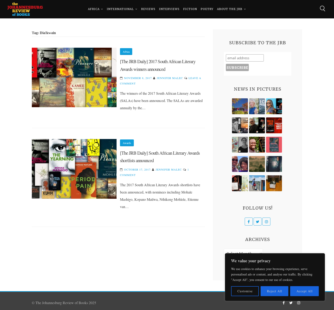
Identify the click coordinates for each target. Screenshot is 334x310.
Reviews (148, 9)
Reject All (274, 291)
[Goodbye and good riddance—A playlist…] (274, 183)
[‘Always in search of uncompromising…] (240, 125)
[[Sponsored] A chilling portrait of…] (274, 125)
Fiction (190, 9)
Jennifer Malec (170, 78)
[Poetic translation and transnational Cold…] (274, 164)
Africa (94, 9)
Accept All (305, 291)
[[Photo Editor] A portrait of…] (257, 183)
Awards (127, 143)
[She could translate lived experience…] (240, 164)
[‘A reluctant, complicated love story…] (257, 106)
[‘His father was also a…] (240, 183)
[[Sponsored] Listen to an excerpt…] (274, 106)
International (120, 9)
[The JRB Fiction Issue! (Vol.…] (240, 106)
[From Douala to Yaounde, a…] (257, 164)
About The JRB (229, 9)
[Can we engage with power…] (257, 125)
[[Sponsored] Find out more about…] (274, 145)
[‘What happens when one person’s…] (257, 145)
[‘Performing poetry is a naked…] (240, 145)
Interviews (169, 9)
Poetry (207, 9)
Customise (245, 291)
